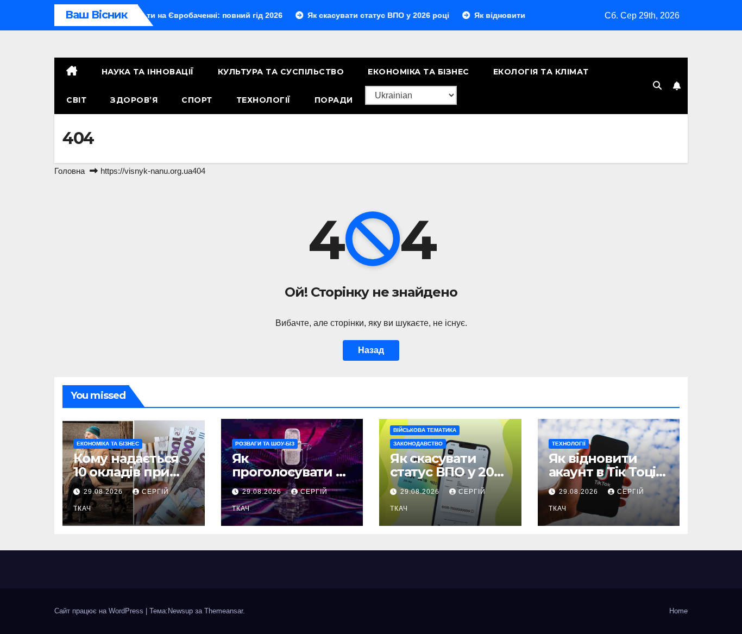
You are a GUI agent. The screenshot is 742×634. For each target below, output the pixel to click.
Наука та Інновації (148, 72)
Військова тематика (424, 430)
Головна (69, 170)
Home (678, 611)
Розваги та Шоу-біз (264, 444)
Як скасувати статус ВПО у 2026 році (449, 471)
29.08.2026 (104, 491)
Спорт (196, 100)
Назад (371, 350)
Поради (334, 100)
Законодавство (418, 444)
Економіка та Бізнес (418, 72)
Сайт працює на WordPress (100, 611)
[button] (657, 85)
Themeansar (223, 611)
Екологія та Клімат (541, 72)
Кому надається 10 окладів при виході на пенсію (129, 471)
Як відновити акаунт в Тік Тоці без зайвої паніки (607, 471)
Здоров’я (134, 100)
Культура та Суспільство (281, 72)
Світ (76, 100)
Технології (263, 100)
